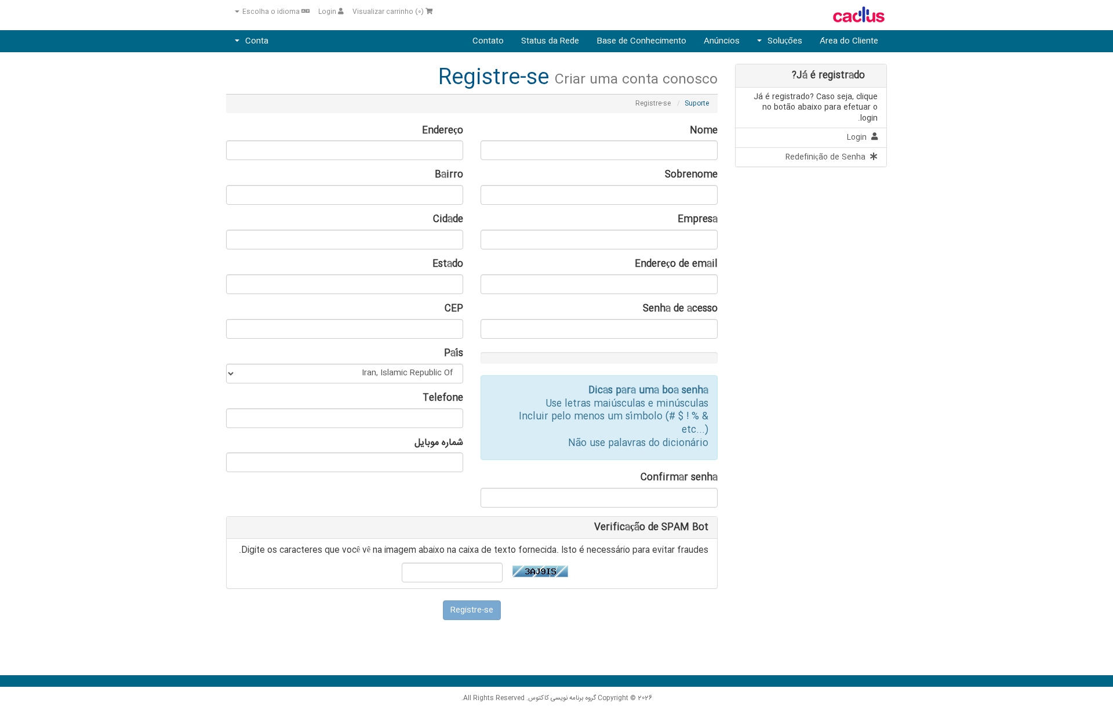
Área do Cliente (849, 41)
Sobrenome (691, 175)
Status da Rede (550, 41)
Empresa (698, 220)
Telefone (443, 398)
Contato (488, 41)
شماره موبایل (438, 443)
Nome (704, 131)
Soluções (782, 41)
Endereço (442, 131)
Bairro (449, 175)
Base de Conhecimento (641, 41)
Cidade (448, 220)
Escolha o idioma (271, 12)
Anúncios (722, 41)
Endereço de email (676, 264)
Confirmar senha (679, 478)
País (453, 354)
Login (328, 12)
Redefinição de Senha (827, 157)
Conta (254, 41)
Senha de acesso (680, 309)
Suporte (697, 103)
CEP (454, 309)
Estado (447, 264)
